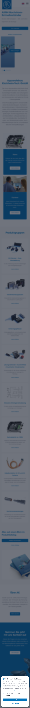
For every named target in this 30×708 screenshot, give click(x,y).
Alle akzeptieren (15, 699)
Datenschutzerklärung (9, 690)
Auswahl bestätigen (15, 703)
